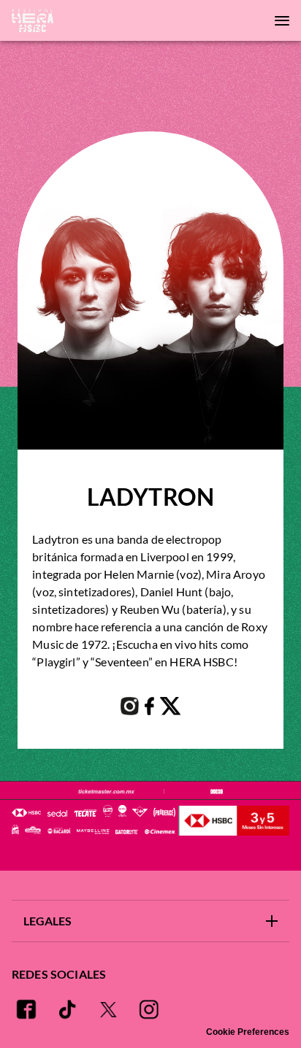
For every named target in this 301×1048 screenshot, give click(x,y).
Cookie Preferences (247, 1032)
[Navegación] (282, 20)
